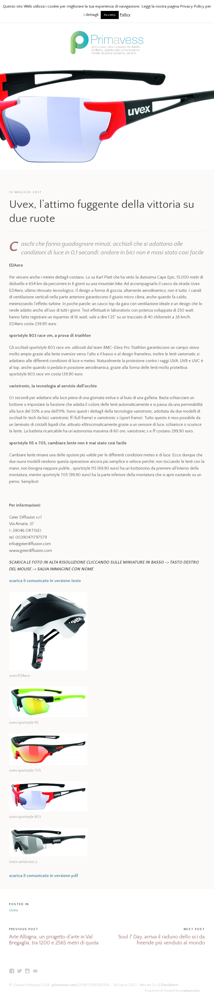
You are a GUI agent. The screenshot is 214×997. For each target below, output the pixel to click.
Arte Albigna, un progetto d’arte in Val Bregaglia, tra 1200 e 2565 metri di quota (54, 940)
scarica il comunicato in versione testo (45, 580)
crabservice (190, 991)
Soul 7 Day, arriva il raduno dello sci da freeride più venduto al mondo (161, 940)
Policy (125, 14)
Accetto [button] (110, 15)
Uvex (13, 910)
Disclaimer (170, 985)
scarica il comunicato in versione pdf (43, 875)
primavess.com (64, 985)
